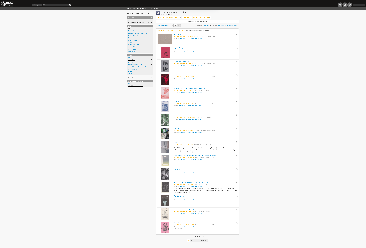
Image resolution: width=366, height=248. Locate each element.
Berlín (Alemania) (132, 69)
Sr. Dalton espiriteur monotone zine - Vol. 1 (189, 88)
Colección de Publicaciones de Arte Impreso (140, 22)
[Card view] (175, 25)
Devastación (178, 223)
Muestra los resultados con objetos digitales (197, 30)
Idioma (345, 4)
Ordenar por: (198, 25)
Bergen (130, 71)
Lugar (130, 55)
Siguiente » (203, 240)
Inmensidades (132, 49)
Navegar (36, 5)
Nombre (131, 26)
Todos (129, 20)
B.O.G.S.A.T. (178, 129)
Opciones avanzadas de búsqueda (197, 21)
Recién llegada (179, 196)
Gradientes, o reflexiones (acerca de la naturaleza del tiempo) (196, 156)
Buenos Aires (131, 60)
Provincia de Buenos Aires (135, 64)
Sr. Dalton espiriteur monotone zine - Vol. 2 (189, 102)
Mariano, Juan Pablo (133, 45)
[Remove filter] (180, 17)
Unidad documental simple (135, 86)
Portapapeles (340, 4)
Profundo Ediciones (133, 47)
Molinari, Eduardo (133, 31)
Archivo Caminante (133, 35)
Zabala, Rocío (131, 51)
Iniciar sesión (358, 5)
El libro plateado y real (182, 61)
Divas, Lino (131, 42)
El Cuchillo (177, 34)
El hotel (176, 115)
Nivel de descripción (135, 81)
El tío (175, 75)
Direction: (214, 25)
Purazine (177, 169)
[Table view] (179, 25)
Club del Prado (132, 38)
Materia (131, 77)
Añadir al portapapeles (237, 34)
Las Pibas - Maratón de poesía (184, 209)
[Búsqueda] (70, 5)
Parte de (131, 17)
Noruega (130, 74)
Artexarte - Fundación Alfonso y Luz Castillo (140, 33)
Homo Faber (178, 48)
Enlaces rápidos (349, 4)
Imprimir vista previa (163, 25)
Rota (175, 142)
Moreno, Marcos (132, 40)
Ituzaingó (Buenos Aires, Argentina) (137, 67)
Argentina (130, 62)
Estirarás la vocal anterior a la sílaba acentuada (191, 182)
